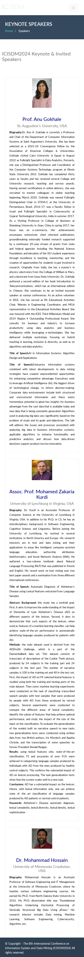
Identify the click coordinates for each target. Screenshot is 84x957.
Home (9, 31)
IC (13, 7)
